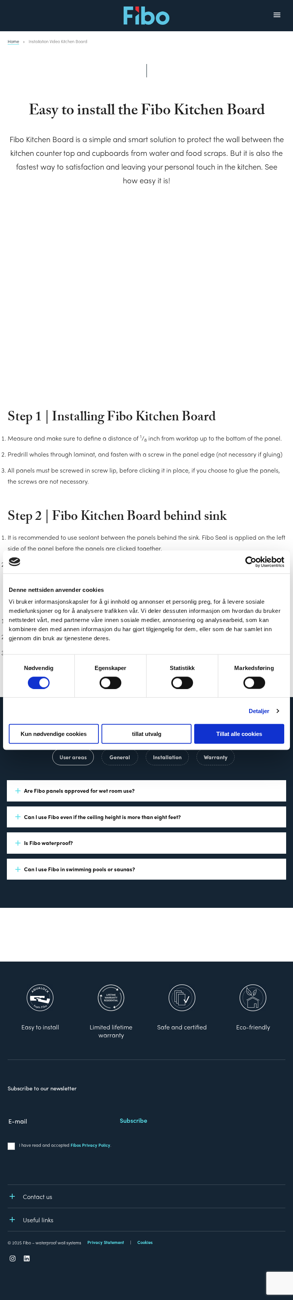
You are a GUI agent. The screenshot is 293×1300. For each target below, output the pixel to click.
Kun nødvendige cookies (54, 734)
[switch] (110, 682)
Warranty (215, 757)
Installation (167, 757)
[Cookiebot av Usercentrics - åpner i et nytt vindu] (250, 561)
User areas (73, 757)
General (119, 757)
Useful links (38, 1219)
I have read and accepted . (65, 1145)
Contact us (37, 1196)
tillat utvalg (146, 734)
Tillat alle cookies (239, 734)
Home (13, 41)
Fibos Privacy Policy (90, 1145)
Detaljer (259, 710)
